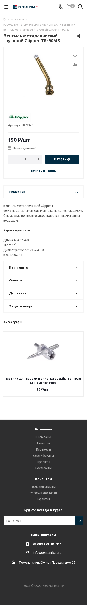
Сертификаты (43, 455)
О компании (43, 437)
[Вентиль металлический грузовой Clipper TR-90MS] (43, 75)
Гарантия (43, 499)
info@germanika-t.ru (47, 552)
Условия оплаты (44, 486)
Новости (43, 443)
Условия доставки (43, 493)
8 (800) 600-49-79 (46, 544)
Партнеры (43, 449)
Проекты (43, 462)
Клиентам (43, 479)
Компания (43, 429)
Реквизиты (43, 468)
